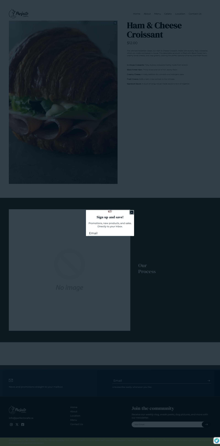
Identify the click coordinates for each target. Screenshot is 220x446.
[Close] (131, 212)
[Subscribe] (129, 233)
